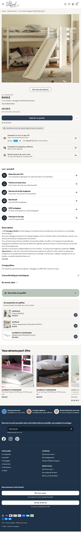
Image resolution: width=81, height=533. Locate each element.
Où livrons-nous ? (47, 469)
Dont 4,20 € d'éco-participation (11, 111)
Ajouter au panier (37, 118)
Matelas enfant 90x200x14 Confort (23, 335)
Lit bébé (4, 470)
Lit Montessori (6, 467)
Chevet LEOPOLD (18, 313)
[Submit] (71, 429)
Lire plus (5, 259)
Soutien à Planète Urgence (51, 461)
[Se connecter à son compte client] (73, 4)
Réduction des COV (16, 174)
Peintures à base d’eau (17, 183)
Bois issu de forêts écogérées (20, 191)
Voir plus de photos (40, 89)
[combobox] (65, 4)
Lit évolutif (5, 457)
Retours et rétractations (50, 476)
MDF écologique (15, 208)
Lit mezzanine (6, 454)
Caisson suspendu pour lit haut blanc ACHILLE (27, 324)
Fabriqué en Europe (16, 217)
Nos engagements (48, 457)
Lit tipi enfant (6, 464)
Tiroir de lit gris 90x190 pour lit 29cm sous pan (51, 393)
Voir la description (8, 103)
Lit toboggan (6, 461)
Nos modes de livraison (49, 472)
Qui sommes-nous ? (48, 454)
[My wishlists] (69, 4)
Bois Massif (13, 200)
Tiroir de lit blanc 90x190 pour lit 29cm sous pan (17, 393)
